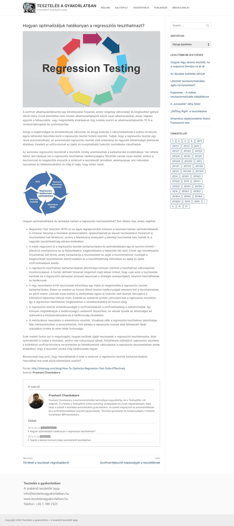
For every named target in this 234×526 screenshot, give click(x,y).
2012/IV (188, 161)
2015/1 (197, 181)
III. (179, 206)
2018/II (198, 196)
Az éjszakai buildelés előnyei (187, 73)
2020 (197, 201)
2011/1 (175, 146)
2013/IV (199, 171)
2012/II (198, 156)
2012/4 (176, 156)
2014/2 (197, 176)
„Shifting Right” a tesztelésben (188, 111)
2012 (196, 146)
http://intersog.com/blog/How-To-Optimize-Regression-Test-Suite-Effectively (78, 368)
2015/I (187, 186)
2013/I (175, 171)
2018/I (187, 196)
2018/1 (185, 191)
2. (179, 141)
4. (192, 141)
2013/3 (187, 166)
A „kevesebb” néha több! (185, 103)
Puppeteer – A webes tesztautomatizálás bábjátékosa (189, 94)
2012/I (187, 156)
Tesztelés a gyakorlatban (66, 6)
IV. (186, 206)
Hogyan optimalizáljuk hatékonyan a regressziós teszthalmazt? (62, 431)
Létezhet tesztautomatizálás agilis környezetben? (187, 83)
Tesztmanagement (49, 428)
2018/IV (176, 201)
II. (173, 206)
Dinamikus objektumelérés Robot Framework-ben (190, 120)
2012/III (176, 161)
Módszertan (45, 437)
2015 (186, 181)
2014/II (176, 181)
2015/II (198, 186)
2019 (187, 201)
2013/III (187, 171)
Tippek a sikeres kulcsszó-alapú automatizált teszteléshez (60, 440)
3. (185, 141)
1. (173, 141)
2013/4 (199, 166)
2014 (174, 176)
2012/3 (198, 151)
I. (204, 201)
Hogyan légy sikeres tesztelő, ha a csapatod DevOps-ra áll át (190, 64)
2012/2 (187, 151)
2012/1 (175, 151)
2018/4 (176, 196)
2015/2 (176, 186)
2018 (174, 191)
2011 (199, 141)
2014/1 (185, 176)
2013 (199, 161)
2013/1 (175, 166)
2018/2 (197, 191)
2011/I (186, 146)
